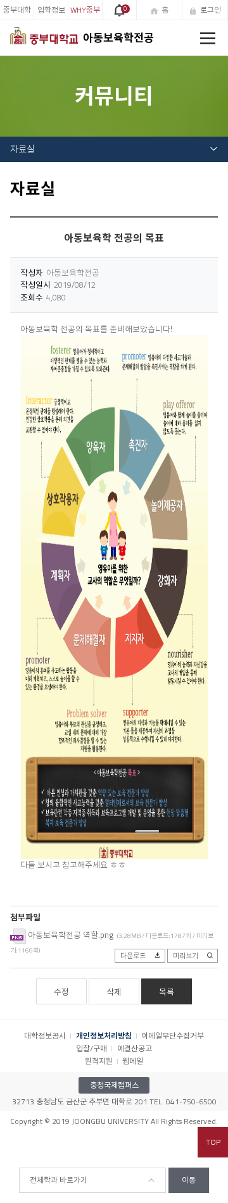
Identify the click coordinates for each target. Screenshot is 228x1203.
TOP (213, 1142)
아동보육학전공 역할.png (70, 934)
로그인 (210, 10)
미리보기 (185, 955)
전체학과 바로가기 (58, 1180)
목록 (166, 991)
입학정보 (51, 10)
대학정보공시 (45, 1036)
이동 (189, 1180)
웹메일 (132, 1061)
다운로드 (133, 955)
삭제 (114, 991)
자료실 (22, 149)
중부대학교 (17, 12)
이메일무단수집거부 (172, 1036)
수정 (61, 991)
